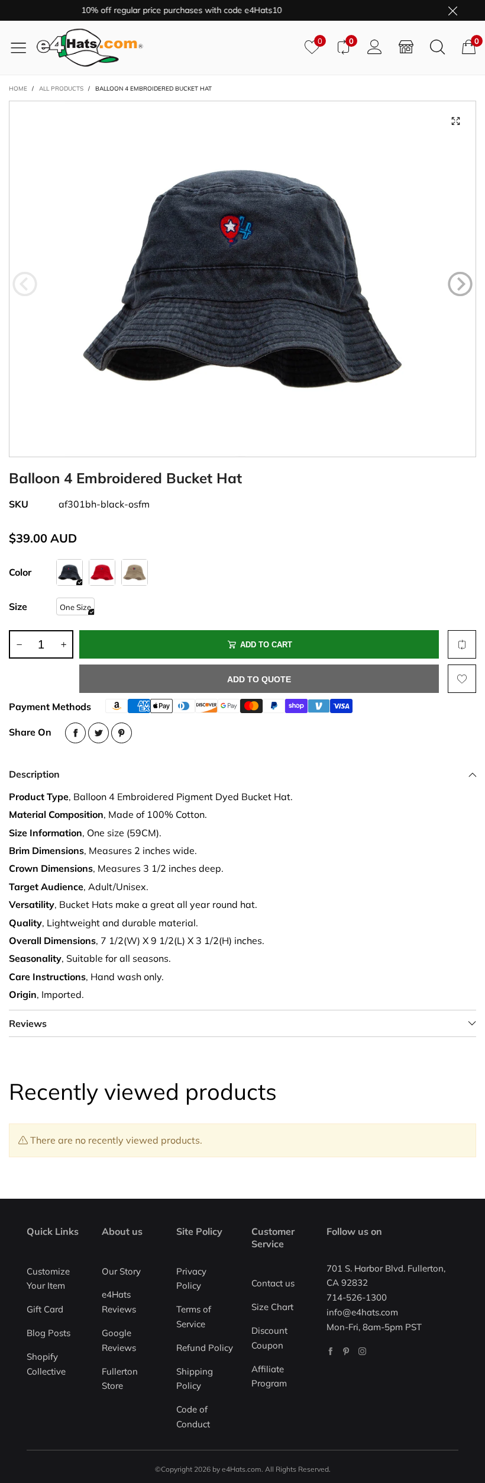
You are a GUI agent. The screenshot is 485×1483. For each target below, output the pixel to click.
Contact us (273, 1283)
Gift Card (45, 1309)
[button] (24, 284)
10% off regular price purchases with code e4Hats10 (167, 10)
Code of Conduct (193, 1417)
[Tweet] (98, 733)
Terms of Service (193, 1317)
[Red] (102, 572)
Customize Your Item (48, 1279)
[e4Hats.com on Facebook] (330, 1351)
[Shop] (406, 47)
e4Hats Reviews (119, 1302)
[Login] (374, 47)
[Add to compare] (462, 644)
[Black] (69, 572)
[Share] (75, 733)
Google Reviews (119, 1340)
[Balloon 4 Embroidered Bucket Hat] (242, 279)
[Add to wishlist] (462, 679)
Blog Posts (48, 1332)
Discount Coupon (269, 1338)
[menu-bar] (23, 47)
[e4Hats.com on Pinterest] (346, 1351)
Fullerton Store (120, 1379)
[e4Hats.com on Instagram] (362, 1351)
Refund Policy (204, 1347)
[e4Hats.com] (166, 48)
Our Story (121, 1271)
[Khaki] (134, 572)
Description (34, 774)
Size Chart (272, 1306)
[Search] (437, 47)
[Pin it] (121, 733)
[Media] (455, 121)
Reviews (28, 1023)
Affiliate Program (269, 1376)
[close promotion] (452, 10)
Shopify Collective (46, 1364)
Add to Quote (259, 679)
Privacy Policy (191, 1279)
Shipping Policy (194, 1379)
